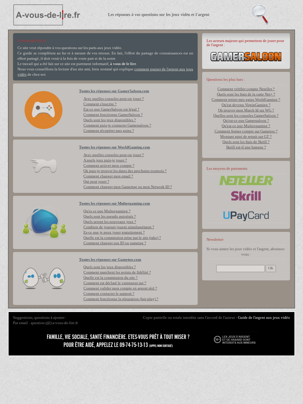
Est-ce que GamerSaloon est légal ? (111, 109)
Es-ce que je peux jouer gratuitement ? (114, 232)
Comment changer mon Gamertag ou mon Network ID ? (127, 187)
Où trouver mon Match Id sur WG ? (246, 110)
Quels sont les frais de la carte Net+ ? (246, 94)
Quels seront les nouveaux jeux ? (109, 222)
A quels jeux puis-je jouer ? (105, 160)
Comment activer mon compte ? (108, 166)
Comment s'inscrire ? (100, 104)
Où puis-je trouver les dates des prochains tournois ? (125, 171)
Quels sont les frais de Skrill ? (246, 142)
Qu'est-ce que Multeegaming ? (246, 126)
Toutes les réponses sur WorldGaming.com (114, 147)
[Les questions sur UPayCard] (246, 216)
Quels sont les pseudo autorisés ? (109, 216)
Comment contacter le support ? (108, 294)
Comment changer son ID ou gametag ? (114, 243)
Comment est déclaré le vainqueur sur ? (114, 283)
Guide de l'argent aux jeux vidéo (264, 318)
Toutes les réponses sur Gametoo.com (110, 260)
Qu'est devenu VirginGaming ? (246, 105)
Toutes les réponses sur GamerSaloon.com (114, 91)
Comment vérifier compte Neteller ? (246, 89)
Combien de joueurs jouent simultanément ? (118, 227)
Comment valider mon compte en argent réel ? (120, 288)
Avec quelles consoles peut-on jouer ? (113, 99)
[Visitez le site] (43, 110)
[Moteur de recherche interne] (271, 14)
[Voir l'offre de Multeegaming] (43, 222)
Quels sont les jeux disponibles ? (109, 120)
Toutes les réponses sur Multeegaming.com (114, 203)
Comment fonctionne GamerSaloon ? (113, 115)
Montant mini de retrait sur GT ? (246, 137)
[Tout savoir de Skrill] (246, 195)
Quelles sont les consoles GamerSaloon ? (245, 116)
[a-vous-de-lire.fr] (55, 15)
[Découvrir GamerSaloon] (245, 56)
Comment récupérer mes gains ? (108, 131)
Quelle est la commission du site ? (110, 278)
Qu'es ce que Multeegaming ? (106, 211)
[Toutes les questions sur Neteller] (246, 180)
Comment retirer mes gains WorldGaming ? (246, 100)
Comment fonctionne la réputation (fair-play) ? (120, 299)
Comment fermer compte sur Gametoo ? (246, 131)
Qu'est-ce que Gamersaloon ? (246, 121)
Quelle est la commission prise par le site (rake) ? (122, 238)
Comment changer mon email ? (108, 176)
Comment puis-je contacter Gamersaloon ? (117, 125)
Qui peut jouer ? (96, 182)
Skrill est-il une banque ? (246, 147)
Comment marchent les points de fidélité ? (117, 272)
